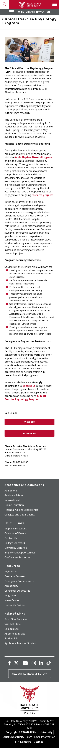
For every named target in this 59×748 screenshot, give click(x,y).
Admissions (11, 490)
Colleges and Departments (20, 514)
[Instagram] (34, 663)
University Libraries (16, 547)
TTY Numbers (23, 741)
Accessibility (11, 586)
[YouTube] (25, 663)
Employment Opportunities (20, 552)
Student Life (11, 638)
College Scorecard (15, 543)
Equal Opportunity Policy (17, 737)
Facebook (29, 421)
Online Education (14, 505)
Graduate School (14, 495)
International (12, 500)
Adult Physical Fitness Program (33, 157)
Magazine (10, 595)
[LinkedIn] (41, 663)
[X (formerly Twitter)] (16, 663)
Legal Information (44, 737)
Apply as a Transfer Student (20, 643)
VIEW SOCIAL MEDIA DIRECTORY (29, 673)
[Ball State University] (30, 700)
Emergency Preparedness (19, 581)
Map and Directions (16, 528)
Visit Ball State (13, 624)
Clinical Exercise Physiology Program (25, 397)
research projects (42, 195)
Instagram (29, 433)
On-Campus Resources (17, 557)
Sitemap (38, 741)
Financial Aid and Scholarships (21, 509)
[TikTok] (48, 663)
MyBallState (11, 571)
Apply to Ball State (15, 633)
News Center (12, 600)
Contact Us (11, 538)
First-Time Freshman (16, 619)
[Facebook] (9, 663)
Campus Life (12, 628)
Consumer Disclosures (17, 590)
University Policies (15, 605)
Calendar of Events (15, 533)
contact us (29, 385)
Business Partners (15, 576)
